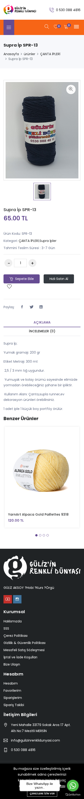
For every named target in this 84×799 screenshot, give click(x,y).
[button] (36, 535)
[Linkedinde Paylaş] (41, 307)
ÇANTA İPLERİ (50, 54)
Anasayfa (11, 54)
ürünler (29, 54)
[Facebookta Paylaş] (22, 307)
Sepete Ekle (24, 278)
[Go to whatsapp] (73, 785)
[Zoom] (71, 89)
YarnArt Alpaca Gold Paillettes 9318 (38, 514)
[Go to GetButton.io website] (72, 794)
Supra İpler (47, 240)
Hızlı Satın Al (58, 278)
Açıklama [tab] (42, 322)
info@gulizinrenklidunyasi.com (35, 740)
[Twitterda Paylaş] (31, 307)
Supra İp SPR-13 (20, 209)
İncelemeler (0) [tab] (42, 331)
